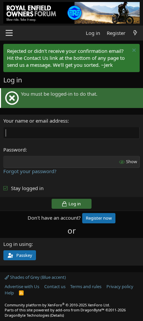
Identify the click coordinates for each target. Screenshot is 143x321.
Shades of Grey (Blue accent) (37, 277)
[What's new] (135, 33)
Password (14, 149)
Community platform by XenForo (57, 304)
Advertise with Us (22, 286)
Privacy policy (119, 286)
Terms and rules (85, 286)
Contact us (55, 286)
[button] (9, 33)
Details (57, 315)
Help (9, 293)
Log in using (17, 244)
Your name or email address (35, 120)
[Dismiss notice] (133, 51)
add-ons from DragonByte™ (80, 309)
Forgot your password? (30, 171)
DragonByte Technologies (27, 315)
